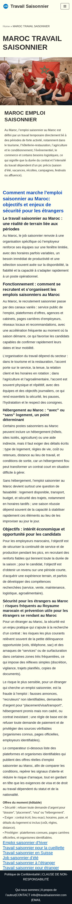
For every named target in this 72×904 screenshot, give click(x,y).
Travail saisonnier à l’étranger (29, 862)
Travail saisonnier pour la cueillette (33, 847)
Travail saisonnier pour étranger (31, 867)
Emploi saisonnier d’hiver (25, 842)
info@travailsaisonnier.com (48, 895)
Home (6, 26)
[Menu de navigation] (65, 6)
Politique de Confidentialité (22, 874)
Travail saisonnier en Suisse (28, 852)
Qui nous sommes (27, 889)
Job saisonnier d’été (20, 857)
